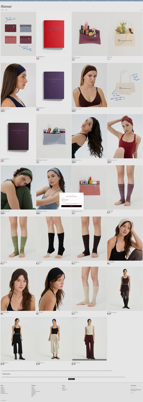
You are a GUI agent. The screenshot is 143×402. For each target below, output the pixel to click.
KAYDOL (71, 206)
